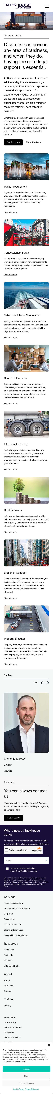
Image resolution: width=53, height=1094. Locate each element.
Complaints (9, 1032)
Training (7, 1005)
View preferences (26, 1083)
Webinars (8, 960)
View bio (8, 771)
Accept (26, 1069)
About (7, 980)
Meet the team (33, 142)
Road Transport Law (13, 903)
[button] (49, 1045)
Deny (26, 1076)
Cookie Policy (18, 1089)
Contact (7, 991)
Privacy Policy (10, 1017)
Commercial (9, 919)
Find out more (10, 212)
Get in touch (13, 142)
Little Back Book (11, 966)
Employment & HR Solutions (17, 908)
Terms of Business (12, 1037)
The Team (9, 985)
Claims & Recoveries (13, 930)
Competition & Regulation (15, 935)
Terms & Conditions (12, 1027)
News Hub (9, 949)
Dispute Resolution (12, 924)
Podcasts (8, 955)
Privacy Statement (32, 1089)
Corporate (8, 913)
